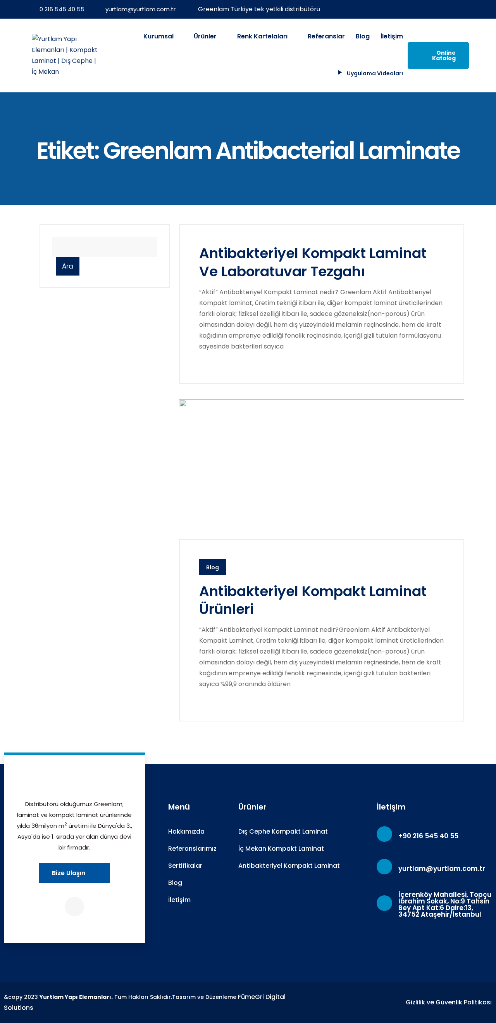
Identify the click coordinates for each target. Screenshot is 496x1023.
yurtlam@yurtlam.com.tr (140, 9)
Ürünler (206, 36)
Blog (363, 36)
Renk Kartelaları (263, 36)
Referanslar (326, 36)
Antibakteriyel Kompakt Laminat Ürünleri (313, 600)
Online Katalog (444, 55)
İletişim (392, 36)
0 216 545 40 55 (62, 9)
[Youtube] (74, 906)
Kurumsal (159, 36)
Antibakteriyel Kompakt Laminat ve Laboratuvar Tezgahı (313, 262)
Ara (67, 266)
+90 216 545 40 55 (428, 836)
